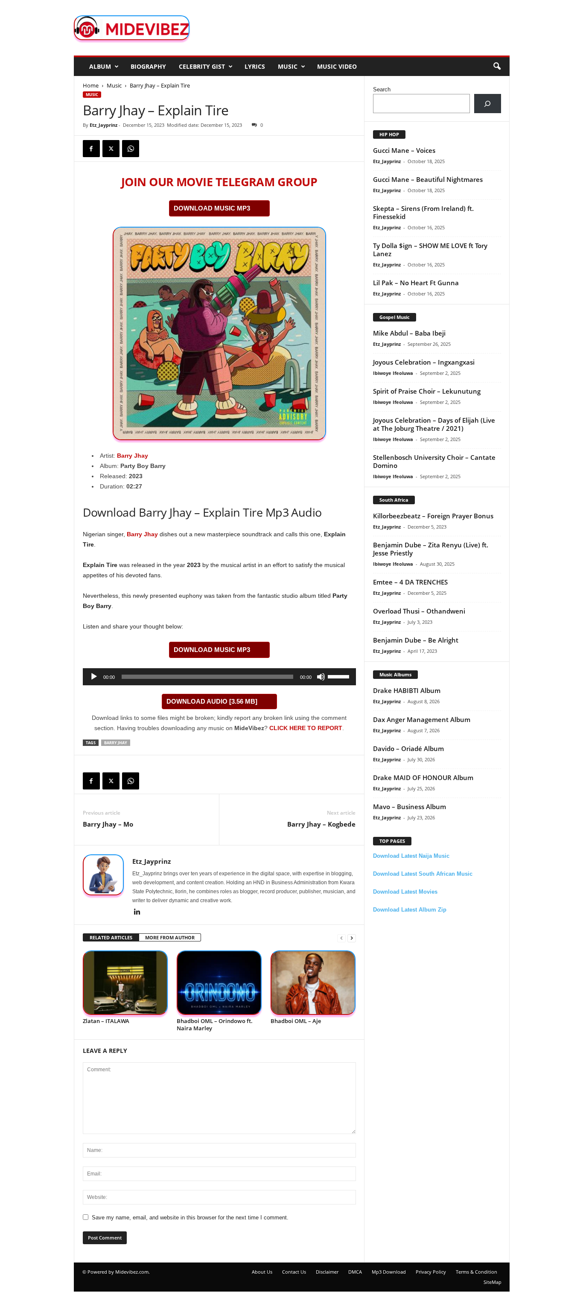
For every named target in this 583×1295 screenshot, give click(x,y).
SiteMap (492, 1282)
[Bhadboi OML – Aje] (313, 982)
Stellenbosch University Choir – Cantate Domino (434, 461)
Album (100, 66)
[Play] (94, 676)
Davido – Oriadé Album (408, 748)
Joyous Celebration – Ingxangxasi (424, 362)
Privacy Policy (431, 1272)
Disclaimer (327, 1272)
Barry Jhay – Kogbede (321, 824)
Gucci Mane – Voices (404, 150)
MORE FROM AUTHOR (170, 937)
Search (382, 89)
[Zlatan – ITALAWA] (125, 982)
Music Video (337, 66)
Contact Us (294, 1272)
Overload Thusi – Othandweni (419, 611)
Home (91, 85)
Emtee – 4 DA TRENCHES (410, 582)
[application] (219, 676)
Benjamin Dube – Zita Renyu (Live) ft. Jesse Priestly (430, 549)
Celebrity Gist (202, 66)
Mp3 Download (389, 1272)
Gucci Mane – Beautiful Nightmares (428, 179)
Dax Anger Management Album (421, 719)
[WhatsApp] (130, 148)
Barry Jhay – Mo (108, 824)
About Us (262, 1272)
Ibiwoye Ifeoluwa (393, 373)
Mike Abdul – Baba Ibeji (409, 333)
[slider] (340, 676)
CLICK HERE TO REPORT (305, 728)
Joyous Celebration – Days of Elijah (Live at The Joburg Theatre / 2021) (434, 424)
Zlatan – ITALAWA (106, 1021)
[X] (111, 148)
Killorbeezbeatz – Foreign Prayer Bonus (433, 516)
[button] (496, 66)
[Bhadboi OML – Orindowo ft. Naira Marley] (219, 982)
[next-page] (351, 937)
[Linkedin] (137, 912)
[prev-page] (341, 937)
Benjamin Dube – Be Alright (415, 640)
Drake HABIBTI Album (406, 690)
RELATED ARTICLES (111, 937)
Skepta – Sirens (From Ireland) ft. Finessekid (423, 212)
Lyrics (255, 66)
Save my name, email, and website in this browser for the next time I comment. (190, 1217)
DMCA (355, 1272)
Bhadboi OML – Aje (296, 1021)
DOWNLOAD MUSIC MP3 (212, 208)
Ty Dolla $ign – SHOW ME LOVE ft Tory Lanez (430, 249)
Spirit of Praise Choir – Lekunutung (427, 391)
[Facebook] (91, 148)
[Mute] (321, 676)
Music (287, 66)
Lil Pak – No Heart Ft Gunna (416, 282)
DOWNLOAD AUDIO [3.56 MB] (211, 701)
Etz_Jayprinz (103, 125)
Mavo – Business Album (409, 806)
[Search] (487, 103)
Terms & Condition (476, 1272)
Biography (148, 66)
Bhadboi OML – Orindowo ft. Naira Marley (215, 1024)
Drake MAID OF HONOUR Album (423, 777)
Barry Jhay (132, 455)
